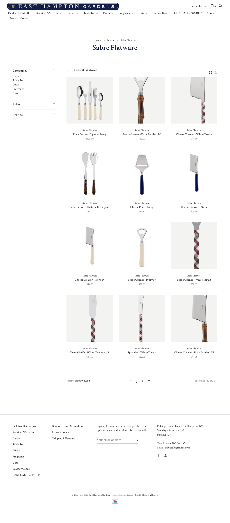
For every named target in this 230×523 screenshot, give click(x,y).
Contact (25, 18)
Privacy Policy (60, 432)
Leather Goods (160, 13)
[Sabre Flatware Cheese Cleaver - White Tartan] (194, 101)
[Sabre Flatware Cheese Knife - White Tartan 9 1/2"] (89, 319)
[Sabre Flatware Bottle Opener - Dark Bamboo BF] (142, 101)
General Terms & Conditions (68, 426)
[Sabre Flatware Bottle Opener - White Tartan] (194, 246)
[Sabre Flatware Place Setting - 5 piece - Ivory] (89, 101)
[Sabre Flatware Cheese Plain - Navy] (142, 174)
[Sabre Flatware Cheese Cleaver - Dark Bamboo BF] (194, 319)
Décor (106, 13)
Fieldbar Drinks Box (20, 13)
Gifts (141, 13)
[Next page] (149, 380)
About (210, 13)
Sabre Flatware (128, 40)
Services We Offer (47, 13)
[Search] (221, 6)
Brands (110, 40)
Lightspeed (128, 495)
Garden (70, 13)
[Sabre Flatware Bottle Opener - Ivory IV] (142, 246)
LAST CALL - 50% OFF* (188, 13)
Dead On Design (150, 495)
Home (98, 40)
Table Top (90, 13)
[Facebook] (158, 455)
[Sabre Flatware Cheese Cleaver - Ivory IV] (89, 246)
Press (13, 18)
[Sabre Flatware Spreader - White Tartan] (142, 319)
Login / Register (199, 6)
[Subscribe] (134, 440)
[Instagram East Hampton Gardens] (165, 455)
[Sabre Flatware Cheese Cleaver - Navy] (194, 174)
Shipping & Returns (63, 438)
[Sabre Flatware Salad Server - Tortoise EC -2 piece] (89, 174)
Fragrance (125, 13)
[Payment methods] (115, 503)
